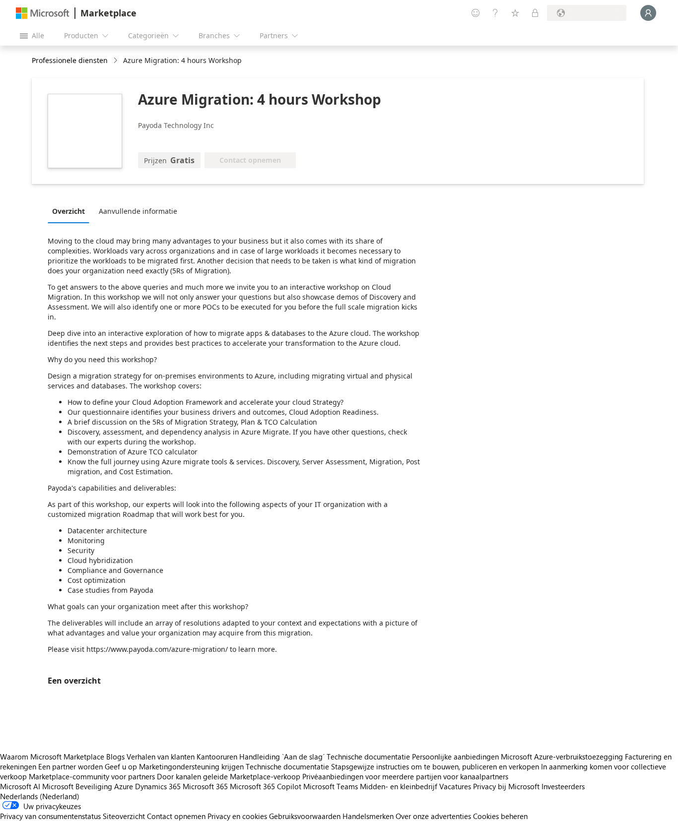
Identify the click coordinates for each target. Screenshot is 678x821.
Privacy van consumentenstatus (50, 816)
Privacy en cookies (237, 816)
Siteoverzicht (124, 816)
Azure (123, 786)
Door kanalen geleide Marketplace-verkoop (228, 776)
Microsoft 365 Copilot (265, 786)
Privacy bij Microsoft (506, 786)
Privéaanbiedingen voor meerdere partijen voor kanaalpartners (405, 776)
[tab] (71, 211)
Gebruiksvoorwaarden (304, 816)
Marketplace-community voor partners (92, 776)
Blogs (115, 756)
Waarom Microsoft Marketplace (52, 756)
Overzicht (68, 211)
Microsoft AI (20, 786)
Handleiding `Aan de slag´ (282, 756)
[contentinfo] (116, 60)
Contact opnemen (176, 816)
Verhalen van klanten (161, 756)
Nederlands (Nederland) (39, 796)
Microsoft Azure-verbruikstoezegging (563, 756)
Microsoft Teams (330, 786)
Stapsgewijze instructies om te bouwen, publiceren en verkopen (435, 766)
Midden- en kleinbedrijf (398, 786)
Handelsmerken (368, 816)
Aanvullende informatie (138, 211)
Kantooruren (217, 756)
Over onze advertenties (433, 816)
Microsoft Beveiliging (77, 786)
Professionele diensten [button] (70, 60)
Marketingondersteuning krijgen (191, 766)
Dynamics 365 (158, 786)
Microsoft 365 (205, 786)
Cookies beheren (500, 816)
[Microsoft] (42, 13)
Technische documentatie (368, 756)
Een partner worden (70, 766)
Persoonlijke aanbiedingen (455, 756)
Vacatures (455, 786)
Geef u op (121, 766)
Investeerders (563, 786)
